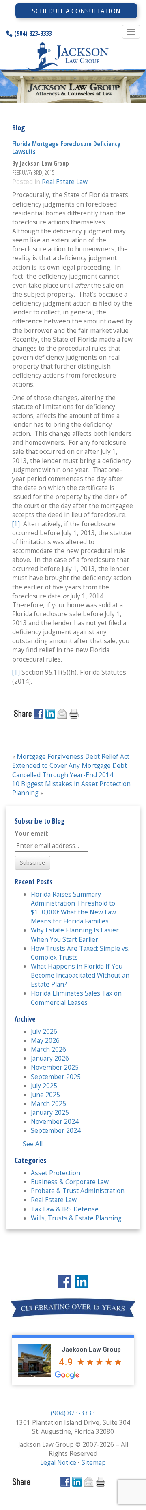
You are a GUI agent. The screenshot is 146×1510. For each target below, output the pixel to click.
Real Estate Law (65, 181)
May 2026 (45, 1040)
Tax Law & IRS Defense (65, 1208)
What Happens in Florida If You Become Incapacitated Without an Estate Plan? (80, 975)
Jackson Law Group (91, 1349)
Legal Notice (58, 1462)
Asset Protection (55, 1172)
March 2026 (48, 1049)
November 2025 (55, 1067)
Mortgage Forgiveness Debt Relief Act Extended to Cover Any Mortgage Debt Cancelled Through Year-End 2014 (70, 765)
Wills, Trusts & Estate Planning (76, 1217)
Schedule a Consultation (76, 11)
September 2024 (56, 1130)
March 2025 (48, 1103)
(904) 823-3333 (32, 33)
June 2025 (45, 1094)
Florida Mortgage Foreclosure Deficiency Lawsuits (66, 147)
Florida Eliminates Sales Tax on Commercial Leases (76, 998)
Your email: (32, 833)
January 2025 (50, 1112)
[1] (16, 523)
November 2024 (55, 1121)
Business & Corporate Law (70, 1181)
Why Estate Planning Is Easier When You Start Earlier (75, 934)
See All (33, 1143)
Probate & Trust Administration (78, 1190)
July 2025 (44, 1085)
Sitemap (94, 1462)
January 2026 (50, 1058)
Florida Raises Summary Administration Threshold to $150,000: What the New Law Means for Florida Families (73, 907)
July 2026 (44, 1031)
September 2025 (56, 1076)
